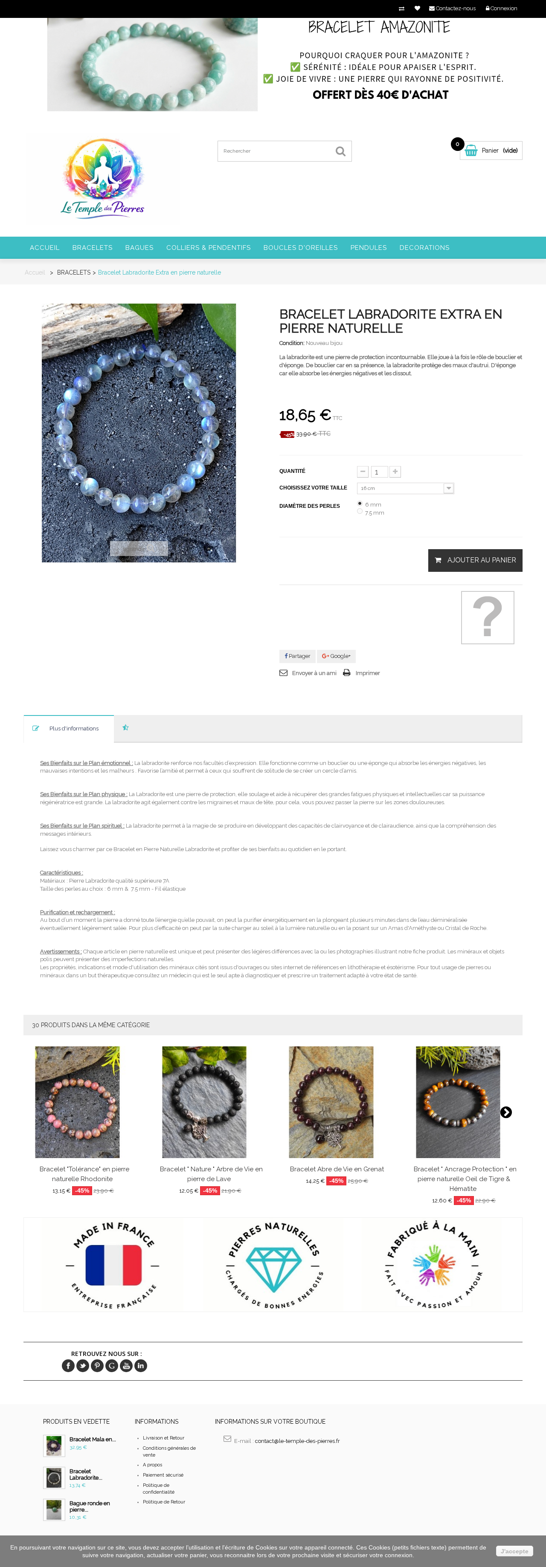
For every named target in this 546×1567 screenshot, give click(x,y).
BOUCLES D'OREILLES (301, 248)
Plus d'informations (74, 728)
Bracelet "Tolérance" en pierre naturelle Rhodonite (84, 1174)
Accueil (45, 248)
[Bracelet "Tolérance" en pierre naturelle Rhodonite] (83, 1102)
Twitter (82, 1365)
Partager (299, 656)
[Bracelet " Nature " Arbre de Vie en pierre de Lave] (210, 1102)
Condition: (292, 343)
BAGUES (139, 248)
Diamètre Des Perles (310, 506)
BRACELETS (93, 248)
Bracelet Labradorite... (86, 1474)
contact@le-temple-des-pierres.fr (297, 1441)
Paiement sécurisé (163, 1475)
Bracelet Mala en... (93, 1439)
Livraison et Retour (163, 1438)
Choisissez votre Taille (314, 488)
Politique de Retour (164, 1502)
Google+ (340, 656)
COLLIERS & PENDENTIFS (208, 248)
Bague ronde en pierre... (90, 1506)
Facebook (68, 1365)
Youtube (126, 1365)
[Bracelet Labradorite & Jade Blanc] (54, 1478)
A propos (152, 1465)
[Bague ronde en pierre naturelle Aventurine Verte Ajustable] (54, 1510)
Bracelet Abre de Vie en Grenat (337, 1169)
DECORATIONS (425, 248)
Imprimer (368, 673)
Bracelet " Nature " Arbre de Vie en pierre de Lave (211, 1174)
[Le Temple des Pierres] (102, 178)
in (140, 1365)
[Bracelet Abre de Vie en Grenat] (337, 1102)
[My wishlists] (417, 8)
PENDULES (369, 248)
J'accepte (515, 1551)
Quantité (292, 471)
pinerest (97, 1365)
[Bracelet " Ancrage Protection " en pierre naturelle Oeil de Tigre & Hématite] (464, 1102)
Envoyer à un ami (314, 673)
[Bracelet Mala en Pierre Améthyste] (54, 1446)
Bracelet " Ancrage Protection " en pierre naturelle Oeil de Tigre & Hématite (465, 1179)
